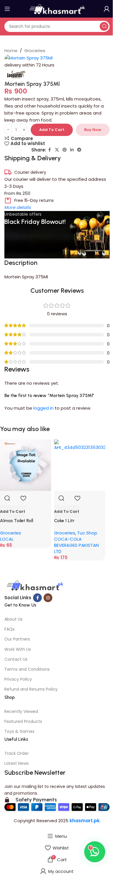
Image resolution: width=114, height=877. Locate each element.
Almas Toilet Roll (16, 520)
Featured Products (23, 721)
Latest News (16, 763)
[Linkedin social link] (71, 150)
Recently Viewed (21, 711)
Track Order (16, 753)
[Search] (104, 26)
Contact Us (15, 659)
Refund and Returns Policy (31, 689)
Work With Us (17, 649)
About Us (13, 619)
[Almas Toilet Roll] (25, 465)
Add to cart (51, 129)
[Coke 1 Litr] (79, 465)
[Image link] (34, 586)
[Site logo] (57, 8)
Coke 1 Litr (64, 520)
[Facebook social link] (49, 150)
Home (11, 50)
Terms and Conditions (27, 669)
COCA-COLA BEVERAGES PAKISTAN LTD (76, 545)
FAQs (9, 629)
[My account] (107, 9)
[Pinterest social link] (64, 150)
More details (17, 207)
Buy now (92, 129)
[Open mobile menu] (7, 9)
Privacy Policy (18, 679)
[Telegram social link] (79, 150)
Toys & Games (19, 731)
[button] (12, 511)
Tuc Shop (87, 533)
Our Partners (17, 639)
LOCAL (6, 539)
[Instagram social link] (48, 597)
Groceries (34, 50)
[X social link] (57, 150)
